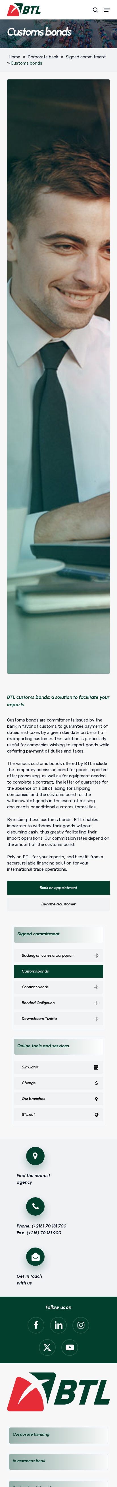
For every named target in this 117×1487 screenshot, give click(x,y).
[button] (107, 10)
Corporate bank (43, 57)
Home (14, 57)
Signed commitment (86, 57)
